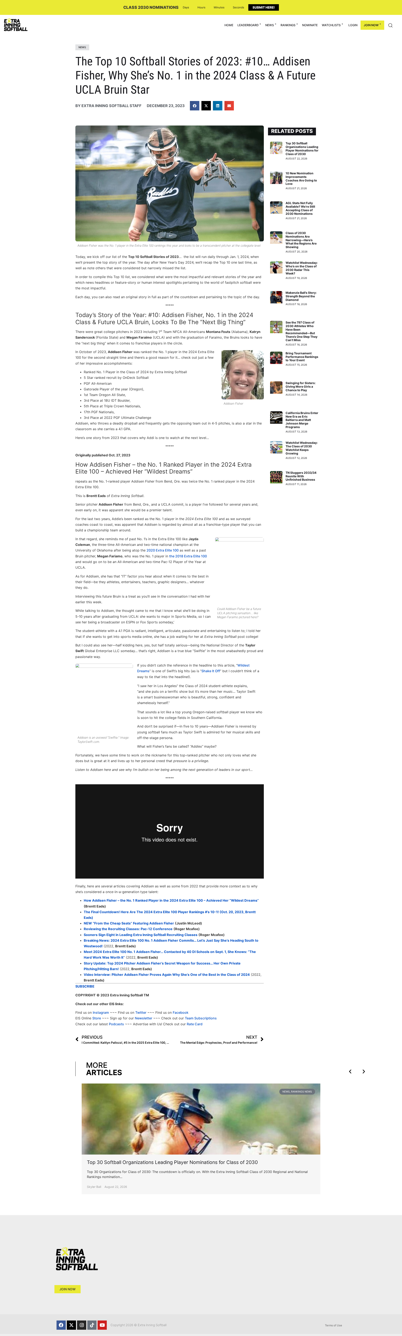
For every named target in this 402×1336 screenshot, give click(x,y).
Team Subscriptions (201, 1018)
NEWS (269, 25)
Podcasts (116, 1024)
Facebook (180, 1012)
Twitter (140, 1012)
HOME (228, 25)
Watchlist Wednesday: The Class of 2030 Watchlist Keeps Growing (302, 448)
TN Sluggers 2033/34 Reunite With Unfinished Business (301, 476)
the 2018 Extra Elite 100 (188, 556)
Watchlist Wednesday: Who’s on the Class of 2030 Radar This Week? (302, 268)
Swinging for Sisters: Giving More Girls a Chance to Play (301, 386)
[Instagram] (81, 1325)
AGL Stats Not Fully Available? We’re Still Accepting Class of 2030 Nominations (300, 208)
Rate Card (194, 1024)
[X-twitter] (71, 1325)
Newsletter (143, 1018)
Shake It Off (210, 671)
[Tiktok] (92, 1325)
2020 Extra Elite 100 (163, 550)
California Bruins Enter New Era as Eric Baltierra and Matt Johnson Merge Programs (302, 420)
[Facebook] (61, 1325)
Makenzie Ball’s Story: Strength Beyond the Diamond (301, 296)
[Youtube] (102, 1325)
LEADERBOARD (248, 25)
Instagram (101, 1012)
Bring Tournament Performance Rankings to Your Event (302, 356)
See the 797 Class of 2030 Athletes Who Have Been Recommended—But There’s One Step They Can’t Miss (301, 331)
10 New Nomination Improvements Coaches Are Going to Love (301, 178)
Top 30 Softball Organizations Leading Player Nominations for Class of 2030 (302, 148)
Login (352, 25)
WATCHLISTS (331, 25)
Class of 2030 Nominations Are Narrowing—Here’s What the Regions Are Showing (301, 240)
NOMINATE (310, 25)
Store (96, 1018)
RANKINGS (288, 25)
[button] (194, 105)
